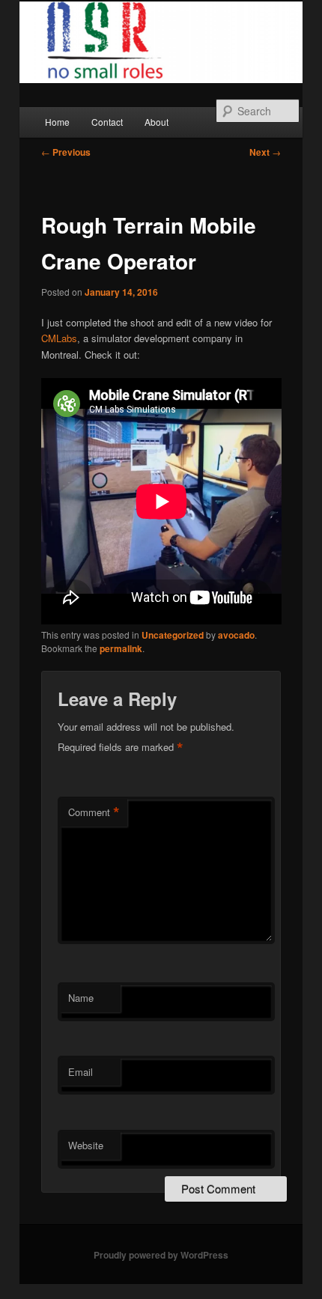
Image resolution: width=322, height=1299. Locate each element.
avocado (236, 635)
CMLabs (59, 338)
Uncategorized (173, 635)
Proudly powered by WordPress (161, 1255)
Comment (94, 812)
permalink (121, 648)
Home (57, 121)
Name (81, 998)
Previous (66, 152)
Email (80, 1072)
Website (85, 1145)
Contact (107, 121)
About (156, 121)
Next (265, 152)
